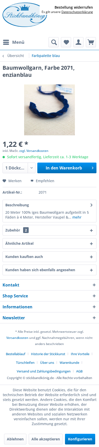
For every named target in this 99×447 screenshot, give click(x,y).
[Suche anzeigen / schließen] (53, 42)
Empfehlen (44, 180)
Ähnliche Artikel (19, 243)
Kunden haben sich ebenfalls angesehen (40, 269)
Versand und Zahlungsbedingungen (44, 371)
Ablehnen (15, 439)
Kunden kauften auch (24, 256)
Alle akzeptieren (45, 439)
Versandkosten (17, 338)
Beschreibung (17, 205)
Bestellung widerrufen (74, 7)
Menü (18, 42)
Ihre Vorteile (80, 354)
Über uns (47, 362)
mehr (76, 217)
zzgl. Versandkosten (33, 151)
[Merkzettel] (66, 42)
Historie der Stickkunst (48, 354)
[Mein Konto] (78, 42)
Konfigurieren (80, 439)
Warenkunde (69, 362)
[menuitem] (13, 42)
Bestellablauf (15, 354)
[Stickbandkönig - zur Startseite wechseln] (25, 15)
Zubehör (16, 230)
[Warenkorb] (91, 42)
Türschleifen (25, 362)
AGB (79, 371)
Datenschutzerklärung (77, 12)
